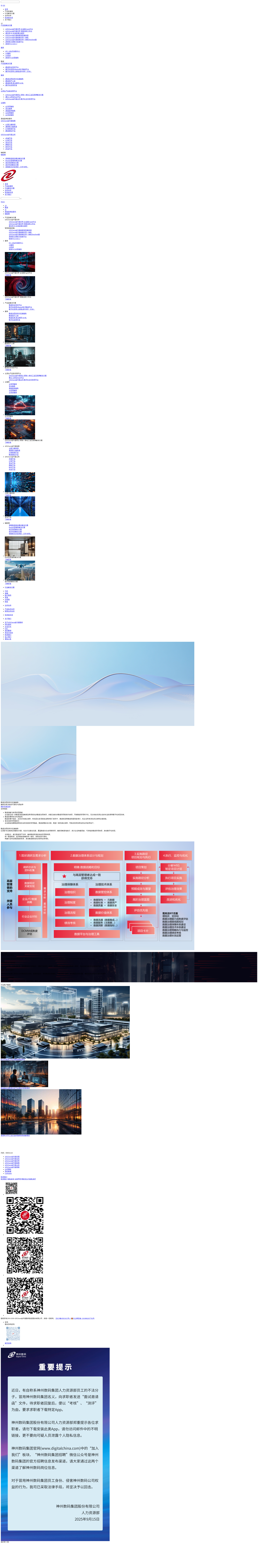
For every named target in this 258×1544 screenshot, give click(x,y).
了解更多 (8, 275)
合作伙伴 (8, 190)
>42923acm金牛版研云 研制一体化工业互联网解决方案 (24, 95)
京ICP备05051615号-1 (63, 1318)
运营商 (7, 599)
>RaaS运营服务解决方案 (13, 160)
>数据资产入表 (10, 81)
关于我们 (8, 194)
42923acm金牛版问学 (12, 1161)
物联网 (3, 155)
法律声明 (18, 1179)
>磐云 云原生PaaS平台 (13, 97)
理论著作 (8, 624)
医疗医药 (8, 595)
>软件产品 (8, 147)
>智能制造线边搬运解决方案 (15, 158)
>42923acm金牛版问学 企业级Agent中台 (19, 29)
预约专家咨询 (5, 806)
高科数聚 (8, 1171)
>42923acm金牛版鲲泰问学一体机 (17, 37)
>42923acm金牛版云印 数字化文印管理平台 (20, 99)
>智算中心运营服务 (12, 57)
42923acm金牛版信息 (12, 1159)
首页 (6, 184)
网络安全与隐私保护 (28, 1179)
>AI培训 (8, 55)
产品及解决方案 (6, 25)
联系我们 (8, 635)
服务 (2, 47)
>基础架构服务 (10, 111)
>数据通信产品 (10, 131)
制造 (6, 601)
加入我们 (8, 637)
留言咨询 (8, 1343)
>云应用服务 (9, 113)
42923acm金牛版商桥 (12, 1167)
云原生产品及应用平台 (9, 91)
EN (4, 5)
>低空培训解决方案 (12, 165)
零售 (6, 597)
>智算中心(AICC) (11, 44)
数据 (6, 207)
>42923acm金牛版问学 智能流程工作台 (18, 31)
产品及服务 (9, 186)
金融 (6, 593)
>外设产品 (8, 149)
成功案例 (8, 630)
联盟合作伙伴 (10, 611)
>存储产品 (8, 138)
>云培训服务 (9, 115)
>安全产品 (8, 142)
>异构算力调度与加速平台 (14, 42)
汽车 (6, 591)
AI (6, 205)
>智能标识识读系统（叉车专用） (16, 167)
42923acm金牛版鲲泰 (8, 121)
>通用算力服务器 (11, 126)
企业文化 (8, 626)
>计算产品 (8, 140)
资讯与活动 (9, 633)
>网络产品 (8, 144)
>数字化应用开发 (11, 85)
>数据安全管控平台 (12, 67)
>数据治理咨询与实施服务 (14, 79)
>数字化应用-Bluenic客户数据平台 (17, 69)
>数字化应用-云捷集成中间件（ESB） (18, 71)
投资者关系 (9, 192)
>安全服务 (8, 108)
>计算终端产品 (10, 129)
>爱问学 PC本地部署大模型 (14, 33)
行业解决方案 (10, 188)
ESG (6, 628)
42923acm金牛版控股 (12, 1156)
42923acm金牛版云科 (8, 134)
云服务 (3, 103)
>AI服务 (8, 53)
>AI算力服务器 (10, 124)
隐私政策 (11, 1179)
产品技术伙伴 (10, 609)
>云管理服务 (9, 106)
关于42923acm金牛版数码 (14, 622)
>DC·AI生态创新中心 (12, 51)
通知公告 (8, 639)
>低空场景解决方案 (12, 163)
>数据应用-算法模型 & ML (14, 83)
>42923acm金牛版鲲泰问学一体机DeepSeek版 (21, 39)
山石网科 (8, 1169)
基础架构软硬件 (10, 212)
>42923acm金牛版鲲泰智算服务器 (17, 35)
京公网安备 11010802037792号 (83, 1318)
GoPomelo (8, 1173)
